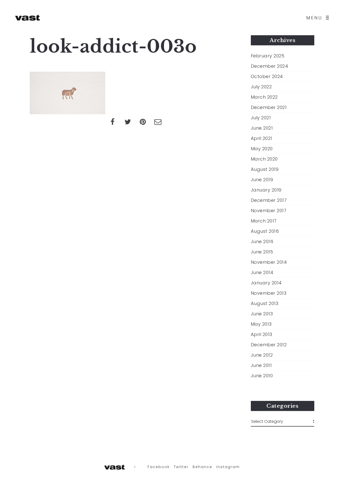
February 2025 (268, 55)
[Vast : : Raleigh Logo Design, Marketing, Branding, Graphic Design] (27, 17)
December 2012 (269, 344)
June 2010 (262, 375)
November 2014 (269, 262)
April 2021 (261, 138)
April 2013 (261, 334)
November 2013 (269, 293)
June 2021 (262, 128)
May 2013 (261, 324)
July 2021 (261, 117)
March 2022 (264, 97)
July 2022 (261, 86)
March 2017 (264, 220)
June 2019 (262, 179)
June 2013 (262, 313)
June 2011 (261, 365)
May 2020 (262, 148)
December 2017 (269, 200)
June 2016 (262, 241)
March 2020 (264, 159)
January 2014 (266, 282)
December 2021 (269, 107)
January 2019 (266, 190)
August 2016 (265, 231)
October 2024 (267, 76)
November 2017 (269, 210)
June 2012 (262, 355)
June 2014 (262, 272)
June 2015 (262, 251)
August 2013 (265, 303)
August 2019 (265, 169)
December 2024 (269, 66)
